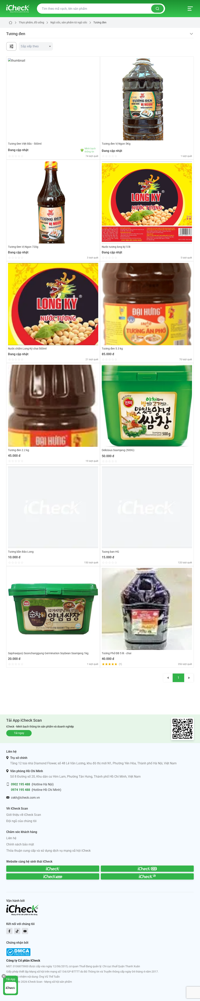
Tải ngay (19, 733)
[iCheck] (52, 869)
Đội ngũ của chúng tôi (21, 821)
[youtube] (25, 931)
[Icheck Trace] (52, 876)
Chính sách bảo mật (20, 844)
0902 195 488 (20, 784)
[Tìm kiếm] (157, 8)
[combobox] (36, 46)
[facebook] (9, 931)
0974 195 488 (20, 790)
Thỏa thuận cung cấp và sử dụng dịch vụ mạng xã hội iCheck (48, 850)
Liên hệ (11, 838)
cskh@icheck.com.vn (25, 797)
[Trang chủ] (17, 8)
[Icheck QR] (147, 869)
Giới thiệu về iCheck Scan (23, 815)
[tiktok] (17, 931)
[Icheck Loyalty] (147, 876)
